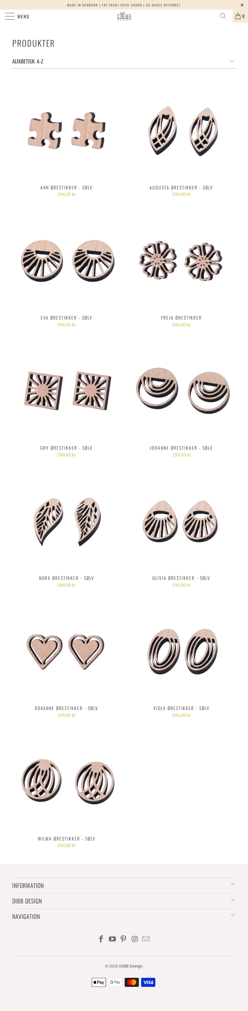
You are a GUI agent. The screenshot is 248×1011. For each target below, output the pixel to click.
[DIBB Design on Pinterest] (124, 940)
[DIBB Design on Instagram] (135, 940)
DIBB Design (130, 966)
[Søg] (225, 16)
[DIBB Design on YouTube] (112, 940)
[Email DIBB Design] (146, 940)
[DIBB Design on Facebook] (101, 940)
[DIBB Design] (124, 16)
